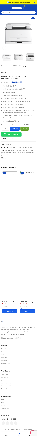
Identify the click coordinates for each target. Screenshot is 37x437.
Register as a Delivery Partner (9, 386)
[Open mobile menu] (2, 7)
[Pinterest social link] (11, 158)
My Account (4, 377)
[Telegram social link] (15, 158)
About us (3, 402)
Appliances (4, 354)
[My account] (35, 7)
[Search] (34, 12)
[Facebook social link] (7, 158)
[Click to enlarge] (4, 48)
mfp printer (26, 150)
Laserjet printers (25, 66)
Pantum (3, 72)
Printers (16, 66)
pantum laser (30, 152)
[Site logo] (18, 7)
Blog (2, 399)
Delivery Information (6, 383)
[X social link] (9, 158)
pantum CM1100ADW (18, 152)
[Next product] (35, 69)
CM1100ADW (9, 150)
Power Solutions (5, 363)
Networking (4, 360)
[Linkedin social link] (13, 158)
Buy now (24, 128)
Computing (9, 66)
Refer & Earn (4, 389)
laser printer (18, 150)
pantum (8, 152)
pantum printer (5, 155)
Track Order (4, 374)
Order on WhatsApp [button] (13, 134)
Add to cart (15, 128)
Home (3, 66)
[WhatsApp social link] (15, 423)
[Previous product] (31, 69)
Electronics (4, 357)
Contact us (4, 405)
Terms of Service (5, 408)
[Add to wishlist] (14, 173)
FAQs (2, 380)
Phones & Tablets (6, 351)
